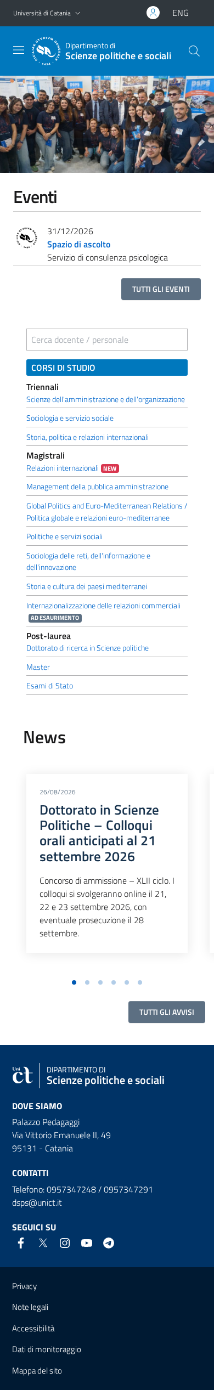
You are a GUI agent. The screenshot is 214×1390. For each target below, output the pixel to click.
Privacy (24, 1286)
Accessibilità (33, 1328)
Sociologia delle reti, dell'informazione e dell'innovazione (88, 562)
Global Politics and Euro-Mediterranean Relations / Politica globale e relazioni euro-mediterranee (107, 512)
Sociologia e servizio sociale (70, 418)
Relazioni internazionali (62, 468)
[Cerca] (194, 51)
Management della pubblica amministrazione (97, 487)
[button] (78, 13)
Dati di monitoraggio (46, 1349)
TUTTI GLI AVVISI (166, 1012)
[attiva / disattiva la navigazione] (18, 49)
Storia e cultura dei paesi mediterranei (86, 586)
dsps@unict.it (37, 1202)
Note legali (30, 1307)
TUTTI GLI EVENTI (161, 289)
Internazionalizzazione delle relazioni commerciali (103, 606)
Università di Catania (42, 13)
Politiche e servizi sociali (64, 536)
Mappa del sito (37, 1370)
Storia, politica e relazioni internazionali (87, 437)
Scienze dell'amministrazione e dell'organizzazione (105, 399)
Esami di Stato (49, 686)
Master (38, 667)
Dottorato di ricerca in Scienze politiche (87, 648)
